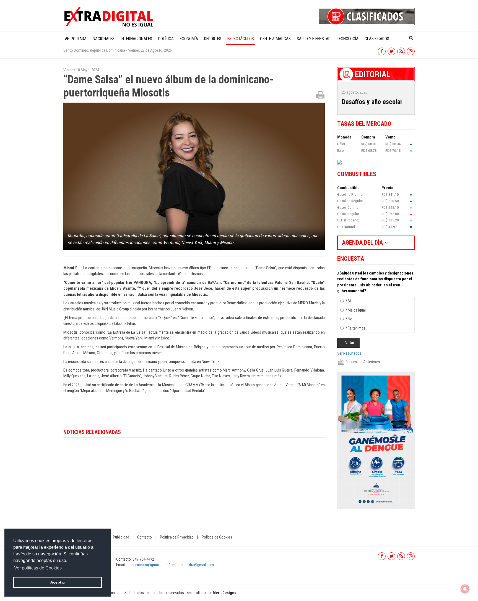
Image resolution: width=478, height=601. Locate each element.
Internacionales (136, 38)
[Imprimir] (320, 94)
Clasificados (377, 38)
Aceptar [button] (57, 582)
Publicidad (121, 537)
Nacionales (104, 38)
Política (166, 38)
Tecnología (347, 38)
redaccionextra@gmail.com (192, 565)
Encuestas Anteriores (362, 361)
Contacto (144, 537)
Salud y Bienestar (314, 38)
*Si (348, 301)
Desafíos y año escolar (372, 102)
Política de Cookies (217, 537)
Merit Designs (224, 592)
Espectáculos (240, 38)
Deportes (212, 38)
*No (349, 319)
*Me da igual (356, 310)
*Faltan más (355, 328)
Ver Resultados (349, 353)
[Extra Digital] (109, 16)
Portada (78, 38)
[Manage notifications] (465, 588)
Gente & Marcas (275, 38)
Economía (189, 38)
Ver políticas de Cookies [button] (38, 568)
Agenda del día (363, 242)
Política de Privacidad (177, 537)
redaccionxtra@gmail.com (147, 565)
